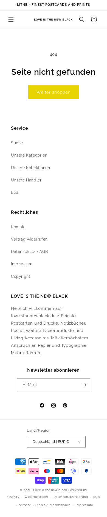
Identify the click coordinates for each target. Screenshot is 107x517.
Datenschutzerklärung (71, 497)
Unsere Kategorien (29, 155)
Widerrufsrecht (36, 497)
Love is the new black (50, 490)
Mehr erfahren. (26, 352)
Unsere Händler (26, 180)
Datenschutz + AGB (29, 251)
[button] (11, 19)
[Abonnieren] (84, 385)
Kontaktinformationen (53, 505)
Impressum (21, 264)
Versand (25, 505)
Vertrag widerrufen (29, 239)
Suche (17, 143)
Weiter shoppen (53, 92)
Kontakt (18, 227)
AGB (96, 497)
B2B (14, 192)
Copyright (20, 276)
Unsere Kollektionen (30, 168)
